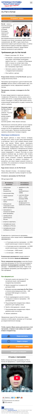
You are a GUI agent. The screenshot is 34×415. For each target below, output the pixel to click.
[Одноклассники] (16, 397)
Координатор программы (9, 15)
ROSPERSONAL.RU (12, 410)
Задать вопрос (22, 341)
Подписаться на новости (12, 400)
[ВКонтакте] (12, 397)
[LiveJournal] (20, 397)
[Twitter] (14, 397)
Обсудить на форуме (18, 351)
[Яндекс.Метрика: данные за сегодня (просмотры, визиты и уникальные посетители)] (8, 409)
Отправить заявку (17, 18)
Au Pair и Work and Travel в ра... (16, 8)
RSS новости (8, 402)
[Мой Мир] (18, 397)
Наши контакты (22, 336)
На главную (5, 8)
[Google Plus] (22, 397)
